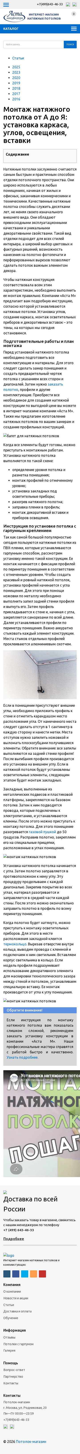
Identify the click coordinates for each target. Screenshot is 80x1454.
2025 (16, 67)
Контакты (10, 1383)
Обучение (10, 1318)
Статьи (18, 58)
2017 (16, 94)
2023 (16, 72)
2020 (16, 78)
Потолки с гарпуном (18, 1344)
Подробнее (13, 1239)
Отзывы (9, 1337)
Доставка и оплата (17, 1311)
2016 (16, 99)
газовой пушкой (42, 832)
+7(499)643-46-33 (50, 4)
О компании (12, 1291)
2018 (16, 88)
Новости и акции (15, 1298)
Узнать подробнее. (22, 1057)
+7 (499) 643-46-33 (18, 1230)
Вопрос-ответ (14, 1370)
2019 (16, 83)
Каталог (10, 28)
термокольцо (14, 944)
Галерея (9, 1350)
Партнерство (13, 1376)
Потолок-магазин (31, 1442)
